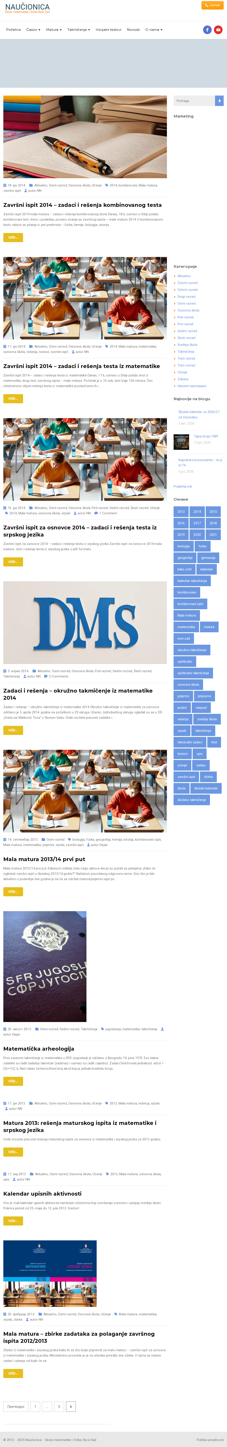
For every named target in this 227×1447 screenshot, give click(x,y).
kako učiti (185, 569)
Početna (13, 29)
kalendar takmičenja (192, 581)
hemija (117, 840)
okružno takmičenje (192, 650)
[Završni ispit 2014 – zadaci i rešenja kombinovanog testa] (85, 137)
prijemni (48, 845)
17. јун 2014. (17, 347)
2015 (213, 512)
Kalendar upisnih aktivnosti (42, 1193)
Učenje (97, 185)
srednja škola (207, 719)
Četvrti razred (188, 283)
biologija (78, 840)
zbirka (18, 1320)
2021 (213, 535)
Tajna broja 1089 (206, 436)
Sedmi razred (119, 508)
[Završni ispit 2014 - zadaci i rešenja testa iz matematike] (85, 298)
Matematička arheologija (38, 1049)
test (214, 742)
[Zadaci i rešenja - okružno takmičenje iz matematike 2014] (85, 622)
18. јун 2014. (17, 185)
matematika (147, 347)
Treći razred (186, 358)
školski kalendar (206, 788)
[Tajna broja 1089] (181, 442)
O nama (152, 29)
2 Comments (58, 676)
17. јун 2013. (17, 1103)
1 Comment (108, 513)
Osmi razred (58, 185)
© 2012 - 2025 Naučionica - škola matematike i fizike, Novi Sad (49, 1440)
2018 (213, 523)
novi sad (184, 638)
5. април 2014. (18, 671)
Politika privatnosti (210, 1440)
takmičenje (149, 1029)
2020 (197, 535)
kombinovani (128, 185)
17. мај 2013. (17, 1174)
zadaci (201, 765)
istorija (128, 840)
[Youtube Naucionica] (218, 30)
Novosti (133, 29)
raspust (201, 708)
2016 (181, 523)
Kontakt (215, 5)
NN (39, 191)
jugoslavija (113, 1029)
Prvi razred (185, 324)
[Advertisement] (199, 189)
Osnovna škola (79, 185)
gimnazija (208, 558)
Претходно (15, 1407)
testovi (44, 352)
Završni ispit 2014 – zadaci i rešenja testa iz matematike (81, 366)
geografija (103, 840)
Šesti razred (139, 508)
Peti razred (100, 508)
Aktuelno (40, 185)
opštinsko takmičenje (193, 673)
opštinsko (185, 662)
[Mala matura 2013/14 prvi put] (85, 791)
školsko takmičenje (192, 800)
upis (6, 1179)
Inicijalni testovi (108, 29)
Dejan (104, 845)
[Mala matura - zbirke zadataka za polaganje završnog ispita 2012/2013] (50, 1273)
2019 (181, 535)
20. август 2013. (20, 1029)
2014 (113, 185)
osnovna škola (14, 352)
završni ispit (12, 191)
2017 (197, 523)
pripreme (204, 696)
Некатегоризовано (192, 386)
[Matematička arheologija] (44, 966)
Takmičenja (11, 676)
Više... (13, 237)
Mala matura (148, 185)
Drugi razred (186, 297)
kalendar (206, 569)
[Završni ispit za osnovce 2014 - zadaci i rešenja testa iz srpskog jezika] (85, 459)
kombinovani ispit (148, 840)
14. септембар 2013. (23, 840)
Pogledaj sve (183, 486)
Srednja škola (187, 345)
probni (182, 708)
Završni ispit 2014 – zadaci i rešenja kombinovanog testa (82, 205)
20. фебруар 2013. (21, 1314)
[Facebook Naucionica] (207, 30)
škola (182, 788)
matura (209, 627)
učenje (182, 765)
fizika (90, 840)
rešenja (32, 352)
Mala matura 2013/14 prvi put (44, 859)
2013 (113, 1103)
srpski (66, 513)
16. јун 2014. (17, 508)
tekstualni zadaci (190, 742)
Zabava (183, 379)
